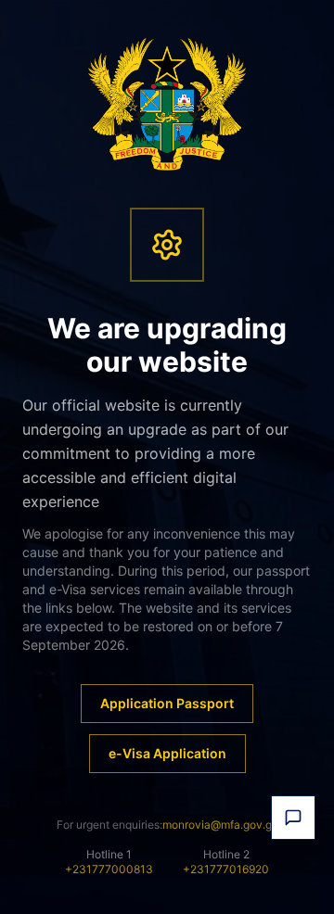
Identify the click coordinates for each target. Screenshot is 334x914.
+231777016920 (226, 869)
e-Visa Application (167, 753)
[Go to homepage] (167, 104)
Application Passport (167, 703)
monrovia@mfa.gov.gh (220, 824)
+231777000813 (109, 869)
